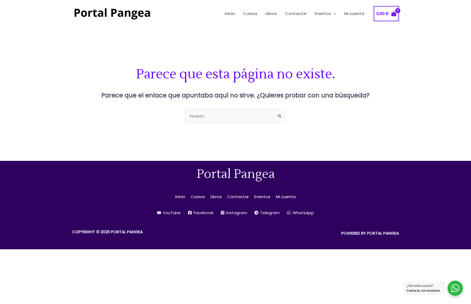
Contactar (238, 196)
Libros (216, 196)
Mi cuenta (286, 196)
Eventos (262, 196)
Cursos (198, 196)
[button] (333, 13)
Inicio (180, 196)
